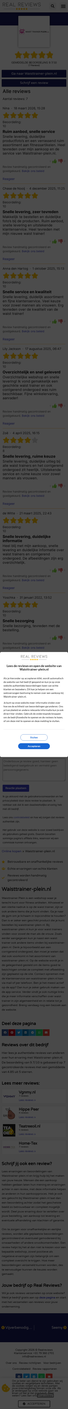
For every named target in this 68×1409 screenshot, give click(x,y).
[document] (34, 704)
